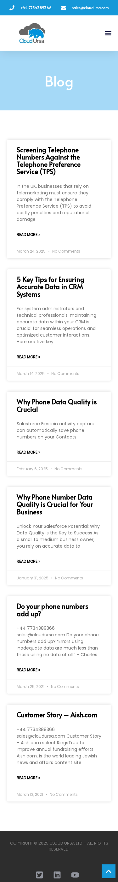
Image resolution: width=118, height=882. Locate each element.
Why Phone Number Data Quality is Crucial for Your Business (55, 504)
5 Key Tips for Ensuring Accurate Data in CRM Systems (50, 286)
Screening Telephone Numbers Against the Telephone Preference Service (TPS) (49, 160)
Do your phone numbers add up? (52, 609)
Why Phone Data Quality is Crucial (57, 405)
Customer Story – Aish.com (57, 714)
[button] (108, 33)
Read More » (28, 234)
